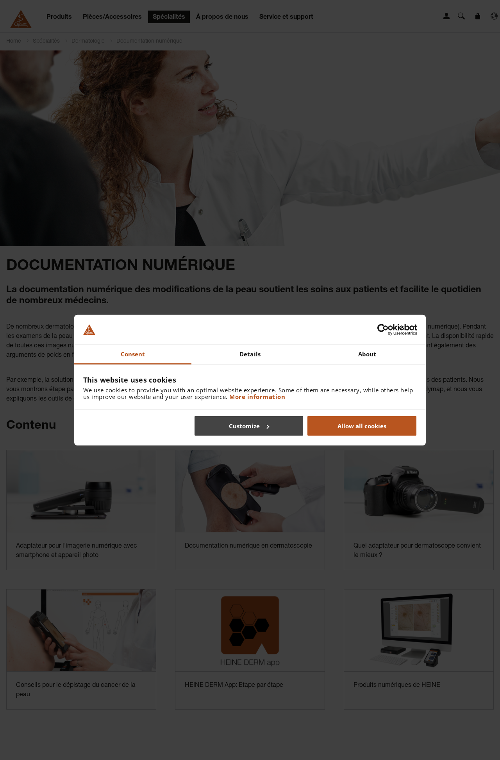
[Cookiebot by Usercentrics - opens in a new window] (383, 330)
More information (257, 397)
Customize (244, 425)
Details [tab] (250, 354)
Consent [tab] (133, 354)
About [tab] (367, 354)
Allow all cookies (362, 425)
